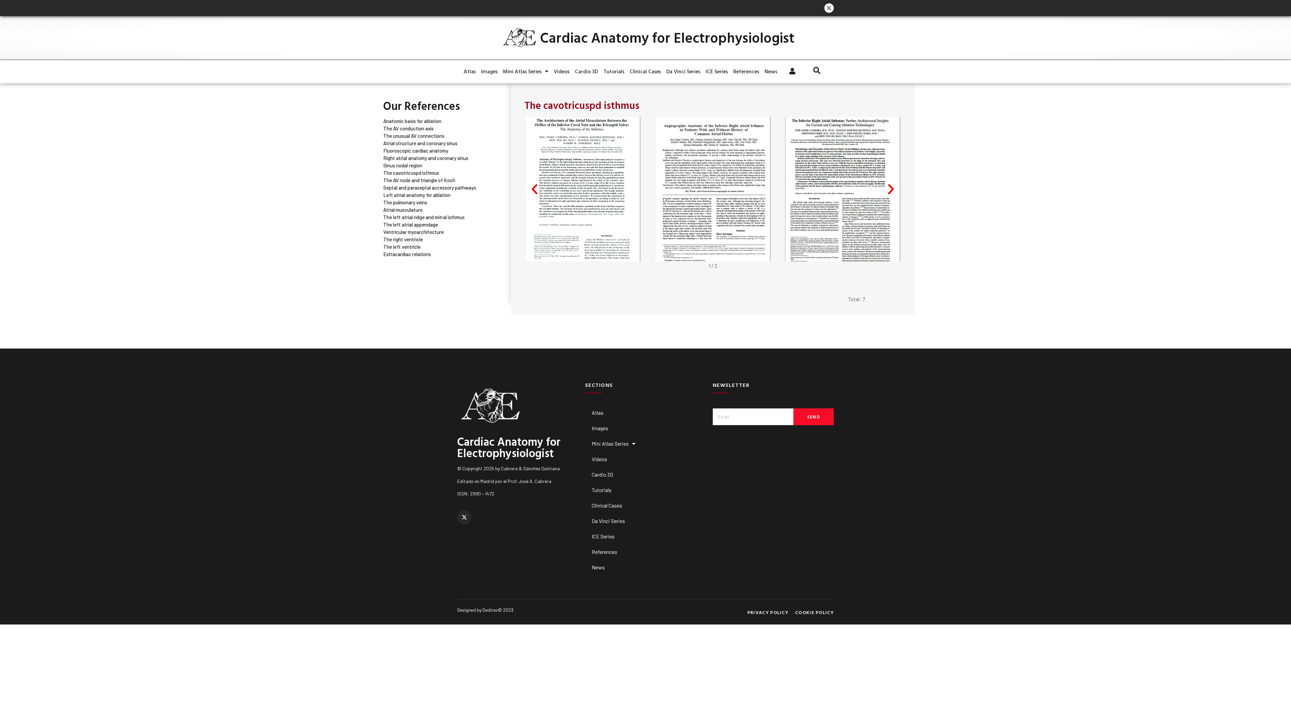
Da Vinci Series (683, 71)
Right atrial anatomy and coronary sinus (425, 158)
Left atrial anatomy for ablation (417, 195)
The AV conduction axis (408, 128)
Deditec (490, 610)
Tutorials (613, 71)
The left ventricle (402, 247)
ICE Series (717, 71)
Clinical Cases (645, 71)
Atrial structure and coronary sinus (420, 143)
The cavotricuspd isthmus (411, 173)
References (746, 71)
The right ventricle (403, 239)
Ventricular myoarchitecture (413, 232)
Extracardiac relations (407, 254)
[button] (534, 189)
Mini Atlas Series (522, 71)
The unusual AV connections (413, 136)
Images (489, 71)
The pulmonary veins (405, 202)
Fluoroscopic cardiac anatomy (415, 151)
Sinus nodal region (402, 165)
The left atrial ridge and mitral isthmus (424, 217)
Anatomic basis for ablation (412, 121)
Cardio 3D (586, 71)
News (771, 71)
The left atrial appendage (410, 225)
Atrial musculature (403, 210)
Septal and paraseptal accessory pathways (429, 188)
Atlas (470, 71)
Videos (562, 71)
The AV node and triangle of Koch (419, 180)
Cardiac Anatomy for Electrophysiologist (667, 37)
